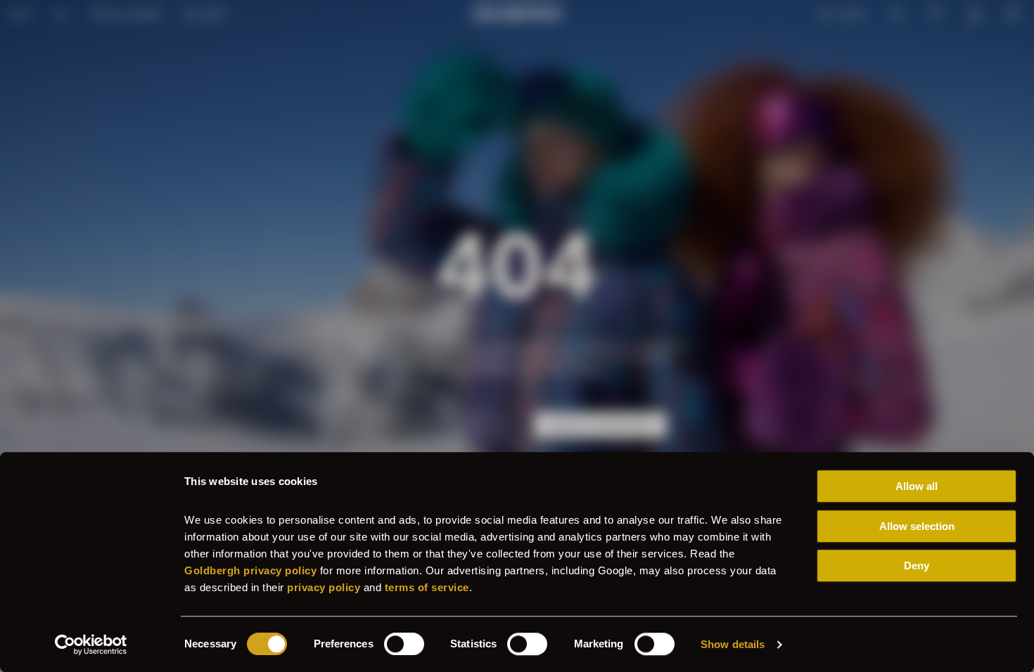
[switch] (404, 644)
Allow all (916, 486)
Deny (916, 565)
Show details (733, 644)
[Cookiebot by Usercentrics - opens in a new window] (91, 644)
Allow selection (917, 526)
